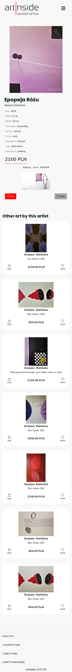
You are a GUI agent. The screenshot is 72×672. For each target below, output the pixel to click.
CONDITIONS (10, 653)
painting (22, 151)
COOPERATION (11, 645)
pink (15, 136)
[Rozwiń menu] (63, 8)
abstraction (17, 146)
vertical (21, 141)
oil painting (22, 126)
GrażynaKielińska (14, 105)
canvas (17, 131)
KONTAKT (8, 636)
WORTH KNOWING (14, 662)
